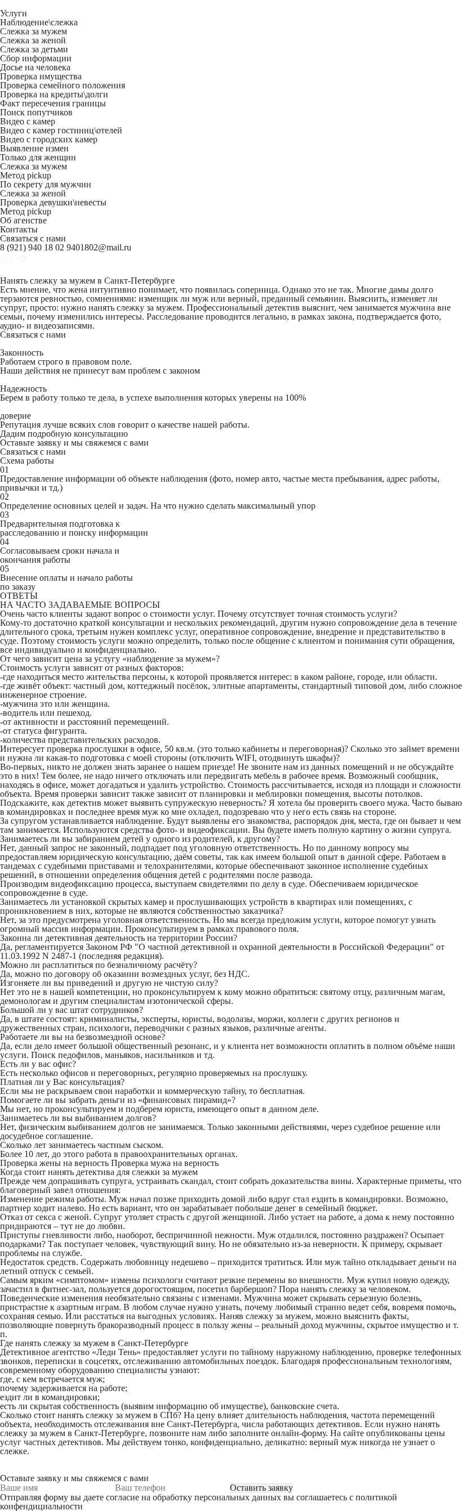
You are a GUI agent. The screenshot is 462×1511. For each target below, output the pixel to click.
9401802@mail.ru (98, 247)
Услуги (13, 13)
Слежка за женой (33, 40)
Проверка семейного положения (62, 85)
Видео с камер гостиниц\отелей (61, 130)
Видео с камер (27, 121)
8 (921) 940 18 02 (32, 247)
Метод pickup (25, 175)
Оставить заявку (261, 1487)
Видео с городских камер (48, 139)
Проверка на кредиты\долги (54, 94)
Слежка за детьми (34, 49)
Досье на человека (35, 67)
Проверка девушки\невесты (53, 202)
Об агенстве (23, 220)
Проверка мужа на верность (165, 1163)
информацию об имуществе (209, 1406)
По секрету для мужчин (45, 184)
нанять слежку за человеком (354, 1289)
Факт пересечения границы (53, 103)
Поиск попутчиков (36, 112)
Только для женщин (38, 157)
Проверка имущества (41, 76)
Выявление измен (34, 148)
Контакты (19, 229)
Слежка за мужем (33, 31)
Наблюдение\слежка (39, 22)
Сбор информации (36, 58)
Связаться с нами (33, 238)
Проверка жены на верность (54, 1163)
